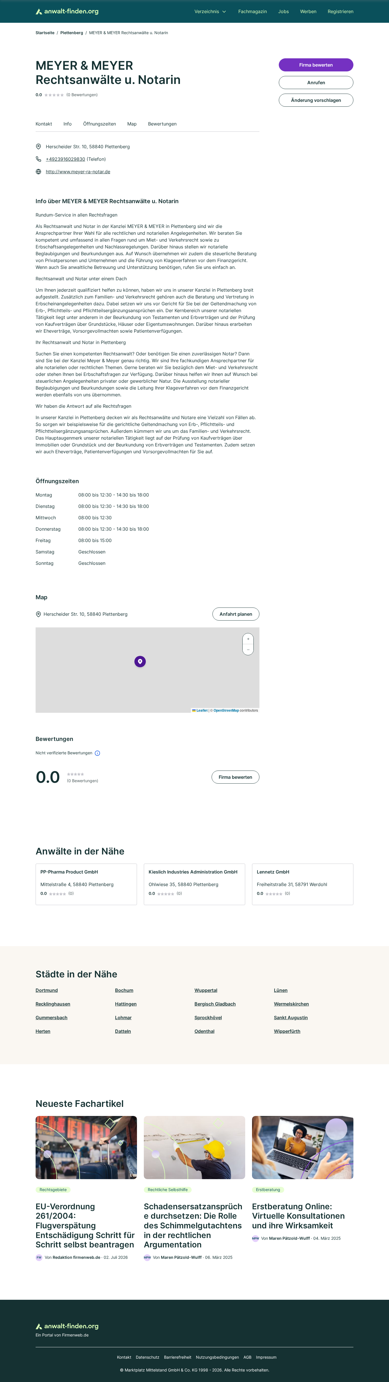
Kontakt (124, 1357)
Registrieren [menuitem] (340, 11)
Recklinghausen (53, 1004)
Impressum (266, 1357)
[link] (86, 884)
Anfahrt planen (236, 614)
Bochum (124, 990)
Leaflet (202, 710)
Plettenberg (71, 32)
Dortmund (47, 990)
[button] (140, 662)
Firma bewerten (235, 777)
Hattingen (126, 1004)
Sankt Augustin (291, 1017)
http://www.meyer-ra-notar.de (78, 171)
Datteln (123, 1031)
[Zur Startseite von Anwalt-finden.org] (67, 11)
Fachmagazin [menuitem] (252, 11)
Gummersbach (51, 1017)
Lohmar (123, 1017)
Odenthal (204, 1031)
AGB (247, 1357)
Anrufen (316, 82)
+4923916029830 (65, 159)
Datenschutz (147, 1357)
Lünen (281, 990)
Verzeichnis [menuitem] (207, 11)
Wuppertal (206, 990)
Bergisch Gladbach (215, 1004)
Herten (43, 1031)
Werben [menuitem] (308, 11)
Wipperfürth (287, 1031)
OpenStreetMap (226, 710)
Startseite (45, 32)
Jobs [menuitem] (283, 11)
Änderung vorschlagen (316, 100)
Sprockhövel (208, 1017)
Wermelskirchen (291, 1004)
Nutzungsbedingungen (217, 1357)
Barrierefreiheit (177, 1357)
